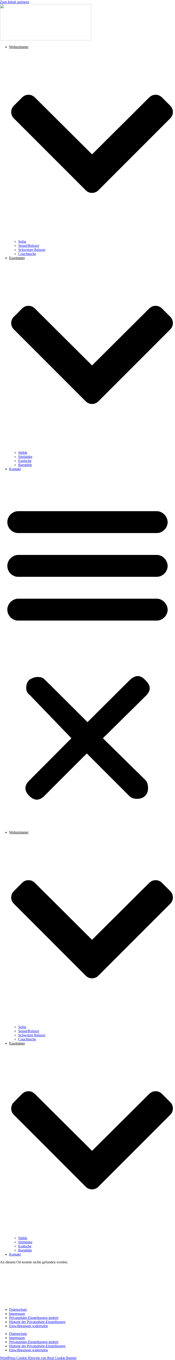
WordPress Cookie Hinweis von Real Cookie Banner (38, 1358)
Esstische (24, 461)
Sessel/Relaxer (28, 246)
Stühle (22, 452)
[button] (87, 651)
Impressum (17, 1314)
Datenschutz (18, 1309)
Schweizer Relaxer (31, 250)
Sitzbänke (25, 457)
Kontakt (15, 469)
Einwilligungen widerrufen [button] (28, 1326)
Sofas (22, 241)
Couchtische (27, 254)
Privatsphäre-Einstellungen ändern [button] (33, 1318)
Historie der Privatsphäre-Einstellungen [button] (37, 1322)
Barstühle (25, 465)
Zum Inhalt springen (14, 2)
